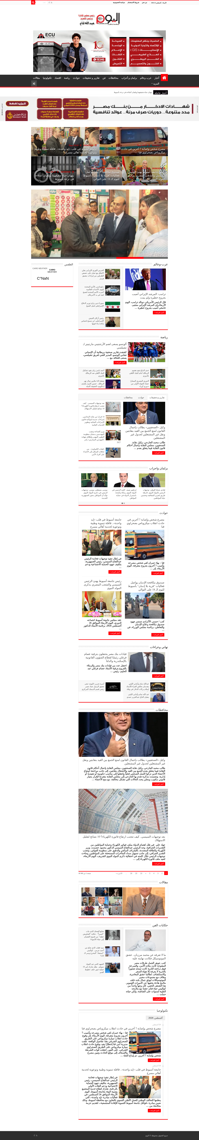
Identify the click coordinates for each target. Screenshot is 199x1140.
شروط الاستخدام (133, 2)
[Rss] (51, 2)
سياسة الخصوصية (119, 2)
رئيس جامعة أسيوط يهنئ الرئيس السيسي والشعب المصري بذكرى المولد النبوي (102, 584)
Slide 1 (154, 258)
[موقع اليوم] (99, 18)
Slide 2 (127, 258)
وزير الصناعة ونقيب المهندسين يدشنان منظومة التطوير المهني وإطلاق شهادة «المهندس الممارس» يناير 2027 (101, 437)
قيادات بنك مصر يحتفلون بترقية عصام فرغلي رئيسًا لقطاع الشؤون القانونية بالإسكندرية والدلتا (105, 657)
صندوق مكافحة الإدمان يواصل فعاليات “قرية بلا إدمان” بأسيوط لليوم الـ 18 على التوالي (146, 586)
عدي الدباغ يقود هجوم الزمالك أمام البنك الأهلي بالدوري (139, 373)
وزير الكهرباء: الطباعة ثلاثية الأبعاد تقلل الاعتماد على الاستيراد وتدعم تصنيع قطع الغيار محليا (55, 175)
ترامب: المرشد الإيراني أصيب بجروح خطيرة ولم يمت (149, 295)
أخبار (156, 78)
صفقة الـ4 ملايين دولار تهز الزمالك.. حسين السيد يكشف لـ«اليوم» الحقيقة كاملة (92, 384)
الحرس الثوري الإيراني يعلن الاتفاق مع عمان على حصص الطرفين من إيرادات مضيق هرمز (93, 274)
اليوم (147, 1136)
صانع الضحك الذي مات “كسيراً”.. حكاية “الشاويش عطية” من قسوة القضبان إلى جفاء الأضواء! (93, 935)
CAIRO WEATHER (39, 268)
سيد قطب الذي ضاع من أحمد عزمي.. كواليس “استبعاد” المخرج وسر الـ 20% (94, 951)
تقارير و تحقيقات (91, 78)
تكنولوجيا (47, 78)
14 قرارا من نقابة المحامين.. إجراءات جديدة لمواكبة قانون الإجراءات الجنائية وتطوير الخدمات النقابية (92, 420)
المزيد (156, 83)
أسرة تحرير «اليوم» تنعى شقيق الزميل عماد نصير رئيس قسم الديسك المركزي (93, 686)
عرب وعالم (145, 78)
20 (136, 873)
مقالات (36, 78)
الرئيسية (164, 77)
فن (104, 78)
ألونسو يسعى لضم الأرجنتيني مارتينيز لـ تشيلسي (105, 345)
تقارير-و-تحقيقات (156, 397)
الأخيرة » (119, 873)
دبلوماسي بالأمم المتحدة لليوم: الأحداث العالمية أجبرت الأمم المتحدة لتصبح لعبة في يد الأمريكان (93, 290)
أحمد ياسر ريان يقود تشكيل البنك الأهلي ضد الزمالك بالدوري (93, 373)
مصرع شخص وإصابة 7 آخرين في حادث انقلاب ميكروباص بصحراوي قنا (145, 523)
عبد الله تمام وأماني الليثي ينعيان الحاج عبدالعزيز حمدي (138, 695)
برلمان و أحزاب (129, 78)
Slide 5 (44, 258)
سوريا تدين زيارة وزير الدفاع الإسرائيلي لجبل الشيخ (92, 304)
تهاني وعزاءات (159, 647)
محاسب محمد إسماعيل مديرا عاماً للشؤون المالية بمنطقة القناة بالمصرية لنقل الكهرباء (145, 175)
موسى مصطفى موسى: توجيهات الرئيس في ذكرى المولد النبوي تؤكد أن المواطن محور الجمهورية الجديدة (94, 494)
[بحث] (33, 2)
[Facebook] (49, 2)
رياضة (67, 78)
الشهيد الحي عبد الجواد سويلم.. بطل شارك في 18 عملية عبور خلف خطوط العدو (93, 968)
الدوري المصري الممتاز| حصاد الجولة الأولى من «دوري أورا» (139, 384)
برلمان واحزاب (158, 468)
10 (141, 873)
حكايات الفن (160, 925)
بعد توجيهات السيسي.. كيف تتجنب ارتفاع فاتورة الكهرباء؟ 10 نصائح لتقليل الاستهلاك (70, 150)
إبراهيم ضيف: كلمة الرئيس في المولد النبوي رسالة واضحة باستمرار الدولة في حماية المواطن (124, 494)
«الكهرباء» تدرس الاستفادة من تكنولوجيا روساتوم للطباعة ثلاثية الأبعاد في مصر (101, 175)
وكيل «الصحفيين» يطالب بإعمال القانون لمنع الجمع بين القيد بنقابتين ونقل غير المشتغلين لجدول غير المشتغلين (111, 92)
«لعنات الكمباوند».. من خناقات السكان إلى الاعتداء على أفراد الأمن (93, 452)
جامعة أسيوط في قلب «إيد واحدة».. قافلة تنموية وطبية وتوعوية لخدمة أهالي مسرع (105, 523)
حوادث (76, 78)
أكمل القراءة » (159, 313)
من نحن (144, 2)
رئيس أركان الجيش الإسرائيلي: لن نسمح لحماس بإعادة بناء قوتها (92, 321)
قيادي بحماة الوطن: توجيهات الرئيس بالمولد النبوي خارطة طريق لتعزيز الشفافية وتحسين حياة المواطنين (153, 494)
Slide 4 (72, 258)
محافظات (113, 78)
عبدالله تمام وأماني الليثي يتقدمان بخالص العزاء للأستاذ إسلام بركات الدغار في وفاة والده (137, 687)
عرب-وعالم (161, 264)
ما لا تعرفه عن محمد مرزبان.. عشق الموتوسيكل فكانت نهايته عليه (146, 956)
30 (131, 873)
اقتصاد (58, 78)
